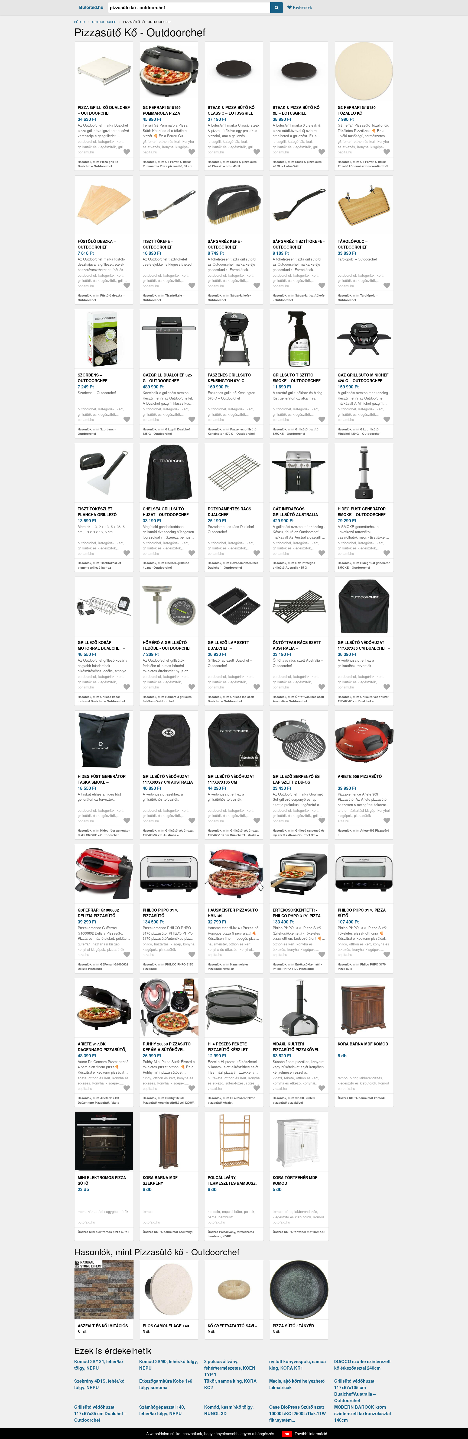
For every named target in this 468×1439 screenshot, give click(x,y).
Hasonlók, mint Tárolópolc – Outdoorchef (358, 297)
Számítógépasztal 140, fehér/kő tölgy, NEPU (162, 1410)
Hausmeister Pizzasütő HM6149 (233, 912)
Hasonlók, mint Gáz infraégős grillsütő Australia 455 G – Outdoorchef (294, 567)
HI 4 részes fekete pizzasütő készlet (228, 1046)
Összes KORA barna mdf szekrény (167, 1232)
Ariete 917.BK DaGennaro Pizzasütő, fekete (102, 1049)
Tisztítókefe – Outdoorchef (158, 244)
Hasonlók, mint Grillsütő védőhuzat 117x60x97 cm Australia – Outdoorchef (168, 834)
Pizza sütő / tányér (293, 1325)
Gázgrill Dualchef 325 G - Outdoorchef (167, 377)
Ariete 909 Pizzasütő (360, 776)
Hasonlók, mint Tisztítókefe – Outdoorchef (163, 297)
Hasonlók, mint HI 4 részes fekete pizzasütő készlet (231, 1100)
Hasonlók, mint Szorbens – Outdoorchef (97, 431)
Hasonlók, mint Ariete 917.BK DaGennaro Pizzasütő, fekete (98, 1100)
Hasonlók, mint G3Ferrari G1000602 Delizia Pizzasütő (103, 966)
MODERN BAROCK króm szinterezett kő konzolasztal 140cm (362, 1413)
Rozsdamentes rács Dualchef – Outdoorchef (229, 514)
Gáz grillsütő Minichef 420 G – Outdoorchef (363, 377)
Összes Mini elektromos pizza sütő (103, 1232)
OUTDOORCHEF (104, 22)
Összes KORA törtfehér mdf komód (298, 1232)
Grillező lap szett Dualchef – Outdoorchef (228, 648)
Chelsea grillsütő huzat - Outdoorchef (166, 511)
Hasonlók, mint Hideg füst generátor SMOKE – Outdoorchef (364, 565)
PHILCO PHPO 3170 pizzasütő (160, 912)
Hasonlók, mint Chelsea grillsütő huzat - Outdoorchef (166, 565)
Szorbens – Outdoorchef (93, 377)
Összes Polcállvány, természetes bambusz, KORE (231, 1234)
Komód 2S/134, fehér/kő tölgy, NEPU (98, 1364)
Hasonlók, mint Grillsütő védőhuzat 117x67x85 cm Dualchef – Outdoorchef (363, 701)
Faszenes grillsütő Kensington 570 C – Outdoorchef (229, 380)
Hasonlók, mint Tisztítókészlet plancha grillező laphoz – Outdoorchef (99, 567)
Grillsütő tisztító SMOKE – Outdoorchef (297, 377)
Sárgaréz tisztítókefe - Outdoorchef (299, 244)
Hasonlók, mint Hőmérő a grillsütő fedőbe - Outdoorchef (167, 699)
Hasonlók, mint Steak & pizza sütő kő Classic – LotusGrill (232, 164)
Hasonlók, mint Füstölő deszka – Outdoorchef (101, 297)
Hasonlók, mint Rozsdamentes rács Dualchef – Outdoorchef (233, 565)
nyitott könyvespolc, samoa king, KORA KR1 (297, 1364)
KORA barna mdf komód (363, 1044)
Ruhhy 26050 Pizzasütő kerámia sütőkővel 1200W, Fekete (167, 1049)
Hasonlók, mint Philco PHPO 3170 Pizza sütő (362, 966)
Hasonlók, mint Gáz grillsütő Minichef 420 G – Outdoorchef (359, 431)
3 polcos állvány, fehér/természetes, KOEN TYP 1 (229, 1367)
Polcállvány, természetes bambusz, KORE (232, 1183)
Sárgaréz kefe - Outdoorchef (225, 244)
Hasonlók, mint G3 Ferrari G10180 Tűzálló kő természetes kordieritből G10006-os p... (363, 166)
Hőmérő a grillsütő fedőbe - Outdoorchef (167, 645)
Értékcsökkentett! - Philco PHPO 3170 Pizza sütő (297, 915)
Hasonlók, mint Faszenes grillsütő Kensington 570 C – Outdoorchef (232, 431)
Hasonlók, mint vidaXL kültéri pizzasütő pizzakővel (294, 1100)
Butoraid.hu (91, 7)
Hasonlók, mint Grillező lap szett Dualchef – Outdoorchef (231, 699)
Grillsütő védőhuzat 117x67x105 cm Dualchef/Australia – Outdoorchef (355, 1390)
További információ (311, 1433)
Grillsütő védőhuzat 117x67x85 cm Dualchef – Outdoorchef (364, 648)
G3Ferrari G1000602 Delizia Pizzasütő (98, 912)
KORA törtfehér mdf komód (295, 1180)
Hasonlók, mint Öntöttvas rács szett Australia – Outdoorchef (298, 699)
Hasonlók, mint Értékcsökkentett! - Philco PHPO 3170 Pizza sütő (297, 966)
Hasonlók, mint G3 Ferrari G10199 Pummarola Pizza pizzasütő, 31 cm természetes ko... (167, 166)
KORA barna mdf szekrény (160, 1180)
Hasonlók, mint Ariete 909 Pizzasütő (363, 830)
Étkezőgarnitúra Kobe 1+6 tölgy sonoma (165, 1384)
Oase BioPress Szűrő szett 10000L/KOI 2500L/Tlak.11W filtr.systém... (297, 1413)
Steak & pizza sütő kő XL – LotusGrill (296, 110)
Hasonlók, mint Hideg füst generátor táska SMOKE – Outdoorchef (104, 832)
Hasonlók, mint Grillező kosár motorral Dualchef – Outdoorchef (101, 699)
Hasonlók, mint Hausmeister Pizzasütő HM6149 (228, 966)
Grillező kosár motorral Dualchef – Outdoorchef (101, 648)
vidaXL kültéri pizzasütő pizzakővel (296, 1046)
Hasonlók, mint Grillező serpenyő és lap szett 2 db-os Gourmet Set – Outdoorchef (298, 834)
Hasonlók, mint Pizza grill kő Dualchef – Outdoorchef (98, 164)
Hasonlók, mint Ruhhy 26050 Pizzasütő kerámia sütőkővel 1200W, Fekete (168, 1102)
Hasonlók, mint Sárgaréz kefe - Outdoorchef (229, 297)
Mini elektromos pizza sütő (102, 1180)
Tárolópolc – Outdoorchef (353, 244)
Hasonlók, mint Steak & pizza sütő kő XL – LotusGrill (297, 164)
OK (287, 1434)
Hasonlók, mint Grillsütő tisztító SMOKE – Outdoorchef (295, 431)
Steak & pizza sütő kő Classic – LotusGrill (231, 110)
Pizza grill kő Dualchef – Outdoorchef (104, 110)
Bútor (79, 22)
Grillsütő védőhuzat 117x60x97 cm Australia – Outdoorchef (168, 782)
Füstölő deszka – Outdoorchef (97, 244)
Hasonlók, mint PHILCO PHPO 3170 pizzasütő (168, 966)
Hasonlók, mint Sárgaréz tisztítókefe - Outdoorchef (298, 297)
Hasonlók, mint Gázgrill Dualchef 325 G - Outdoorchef (166, 431)
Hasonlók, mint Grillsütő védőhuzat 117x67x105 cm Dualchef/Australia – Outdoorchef (233, 834)
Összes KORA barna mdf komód (361, 1098)
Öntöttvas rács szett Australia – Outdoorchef (297, 648)
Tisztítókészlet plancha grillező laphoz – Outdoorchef (103, 514)
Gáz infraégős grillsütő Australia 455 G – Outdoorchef (295, 514)
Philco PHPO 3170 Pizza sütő (362, 912)
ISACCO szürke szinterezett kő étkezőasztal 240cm (362, 1364)
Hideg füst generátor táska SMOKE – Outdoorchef (102, 782)
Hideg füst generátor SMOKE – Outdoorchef (362, 511)
